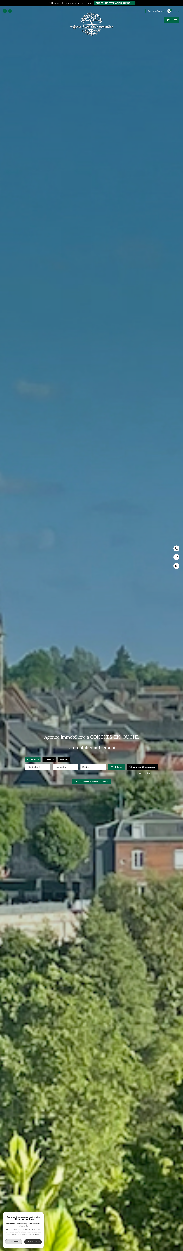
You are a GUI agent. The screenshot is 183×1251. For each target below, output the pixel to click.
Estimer (64, 759)
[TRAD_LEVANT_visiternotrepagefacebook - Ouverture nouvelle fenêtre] (5, 11)
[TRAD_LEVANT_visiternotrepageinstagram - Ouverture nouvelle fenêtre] (10, 11)
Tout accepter (33, 1242)
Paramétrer (13, 1242)
